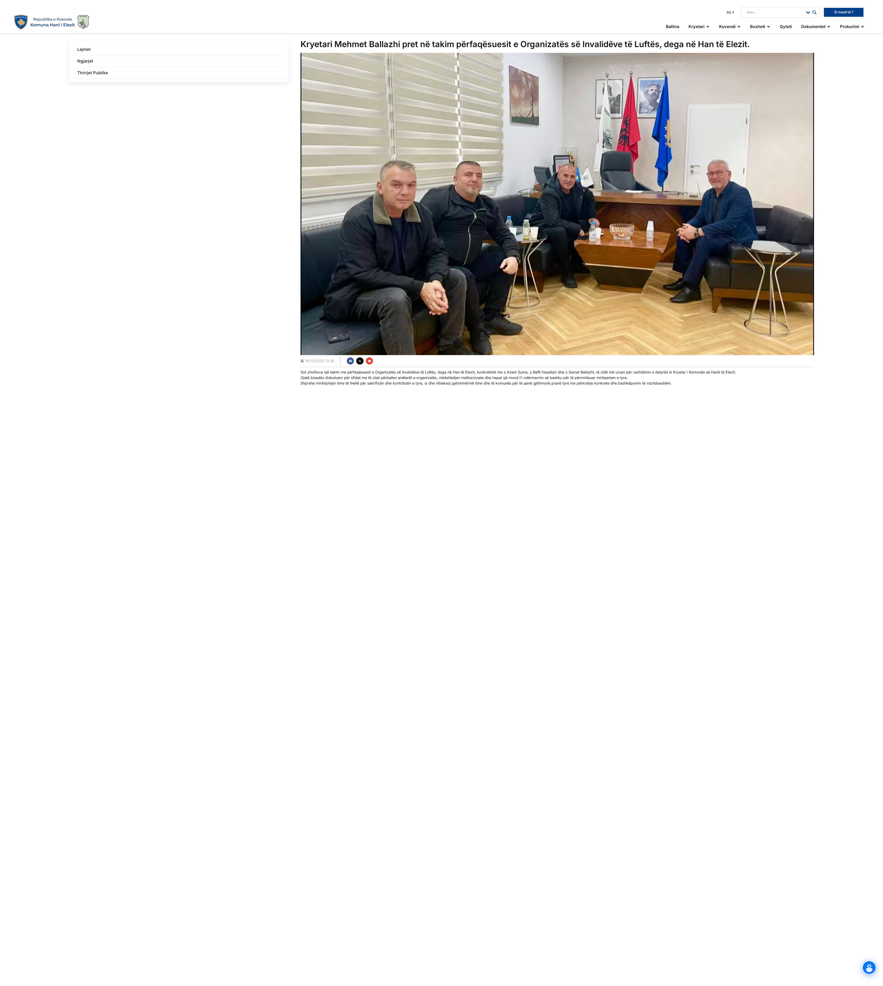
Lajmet (84, 49)
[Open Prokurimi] (862, 26)
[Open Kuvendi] (739, 26)
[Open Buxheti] (768, 26)
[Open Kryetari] (708, 26)
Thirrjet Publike (92, 72)
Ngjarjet (85, 61)
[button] (730, 12)
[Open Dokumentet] (829, 26)
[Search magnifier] (814, 12)
